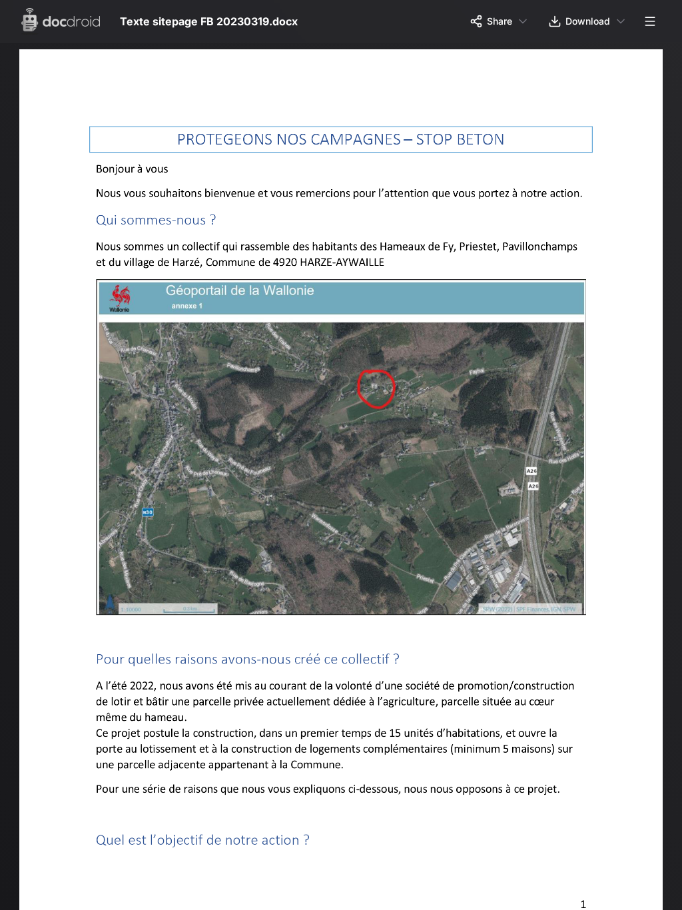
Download (587, 21)
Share (499, 21)
